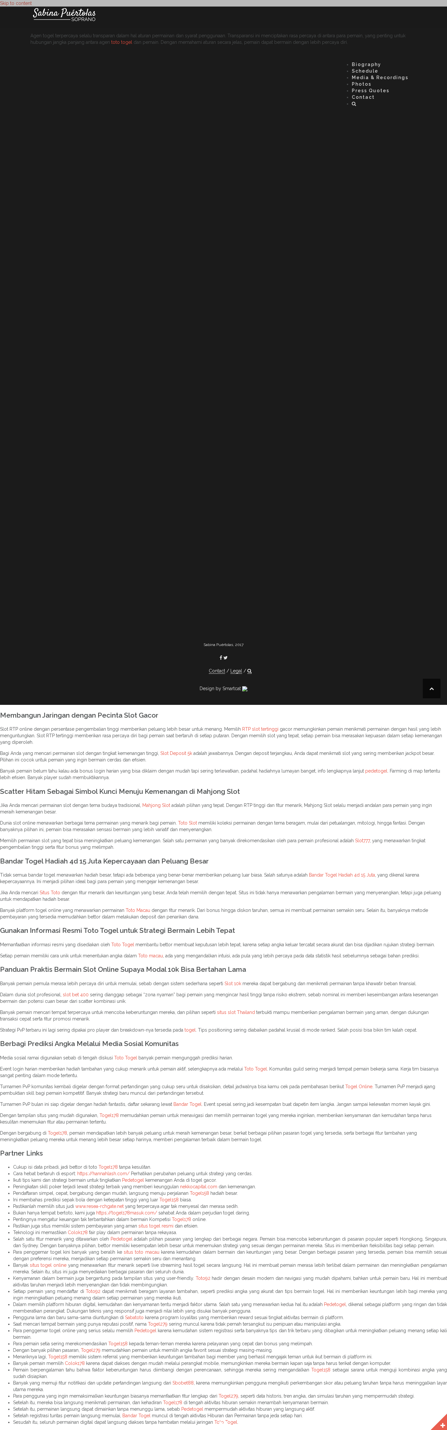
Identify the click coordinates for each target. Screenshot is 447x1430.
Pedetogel (133, 1180)
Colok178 (78, 1232)
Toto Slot (187, 823)
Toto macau (150, 955)
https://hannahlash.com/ (103, 1173)
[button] (354, 105)
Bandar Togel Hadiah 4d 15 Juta (342, 875)
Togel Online (358, 1086)
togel (190, 1030)
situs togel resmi (155, 1226)
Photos (361, 84)
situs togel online (48, 1265)
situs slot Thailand (236, 1012)
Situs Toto (50, 892)
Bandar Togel (187, 1104)
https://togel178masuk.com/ (126, 1212)
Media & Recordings (380, 77)
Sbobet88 (183, 1383)
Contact (363, 97)
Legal (236, 670)
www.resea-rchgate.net (99, 1206)
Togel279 (158, 1324)
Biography (366, 64)
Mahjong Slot (156, 805)
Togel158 (199, 1193)
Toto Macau (138, 910)
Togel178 (109, 1115)
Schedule (365, 71)
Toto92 (203, 1278)
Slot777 (362, 840)
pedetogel (376, 771)
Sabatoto (134, 1317)
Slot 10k (232, 983)
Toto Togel (122, 944)
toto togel (121, 42)
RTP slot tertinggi (260, 729)
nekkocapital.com (198, 1186)
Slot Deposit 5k (176, 753)
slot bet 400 (76, 994)
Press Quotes (370, 90)
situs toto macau (141, 1252)
